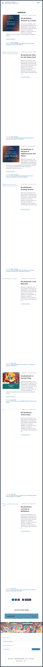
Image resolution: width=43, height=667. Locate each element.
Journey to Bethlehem (23, 589)
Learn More (11, 616)
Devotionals (16, 42)
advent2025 (16, 43)
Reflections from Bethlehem (11, 365)
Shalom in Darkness (19, 44)
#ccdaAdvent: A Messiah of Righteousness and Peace (28, 152)
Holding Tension (15, 271)
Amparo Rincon (22, 43)
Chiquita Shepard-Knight (23, 175)
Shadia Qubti (19, 590)
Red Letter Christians (32, 589)
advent (12, 43)
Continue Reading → (11, 39)
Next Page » (28, 600)
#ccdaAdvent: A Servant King (27, 377)
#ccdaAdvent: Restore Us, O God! (28, 19)
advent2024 (16, 364)
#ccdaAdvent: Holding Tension (27, 188)
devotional (27, 43)
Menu (38, 2)
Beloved (20, 364)
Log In (25, 661)
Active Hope (13, 495)
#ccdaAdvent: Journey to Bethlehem (26, 509)
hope (25, 495)
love (28, 364)
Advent (12, 42)
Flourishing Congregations (28, 137)
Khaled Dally (27, 401)
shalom (13, 44)
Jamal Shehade (29, 495)
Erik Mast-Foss (26, 270)
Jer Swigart (24, 364)
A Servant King (13, 401)
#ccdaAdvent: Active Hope (26, 413)
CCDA (15, 363)
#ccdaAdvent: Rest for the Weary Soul (28, 56)
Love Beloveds (32, 364)
